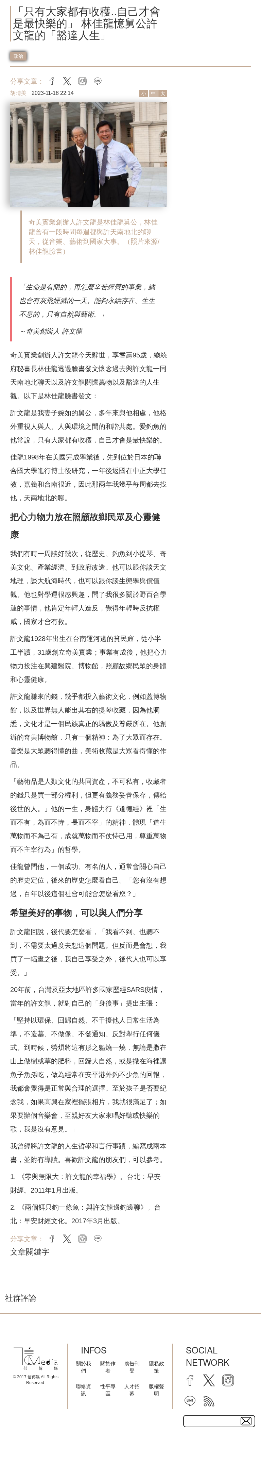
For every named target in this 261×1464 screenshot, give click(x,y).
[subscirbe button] (246, 1421)
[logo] (35, 1359)
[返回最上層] (238, 1441)
